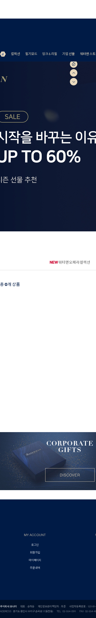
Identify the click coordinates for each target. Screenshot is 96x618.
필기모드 (31, 54)
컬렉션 (15, 54)
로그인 (35, 545)
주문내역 (35, 567)
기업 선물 (68, 54)
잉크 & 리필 (49, 54)
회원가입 (35, 552)
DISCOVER (70, 475)
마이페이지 (35, 560)
